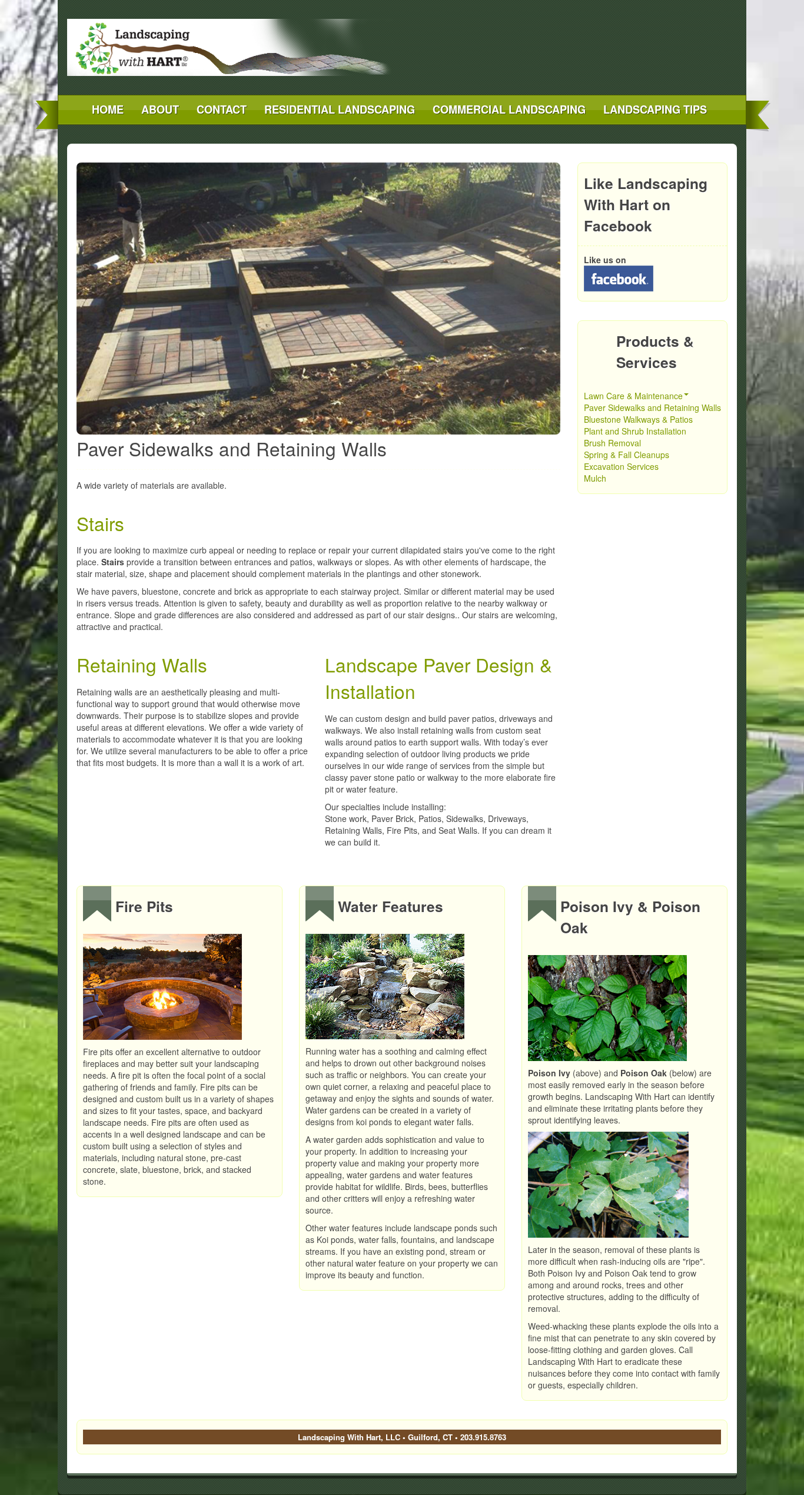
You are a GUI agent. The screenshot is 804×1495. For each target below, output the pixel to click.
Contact (222, 109)
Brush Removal (612, 443)
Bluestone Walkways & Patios (638, 419)
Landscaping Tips (655, 109)
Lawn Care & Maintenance (633, 396)
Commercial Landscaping (509, 109)
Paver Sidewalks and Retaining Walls (652, 407)
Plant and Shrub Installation (635, 431)
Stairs (100, 523)
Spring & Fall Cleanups (626, 454)
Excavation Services (621, 466)
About (160, 109)
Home (108, 109)
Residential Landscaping (339, 109)
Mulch (595, 478)
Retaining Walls (142, 664)
